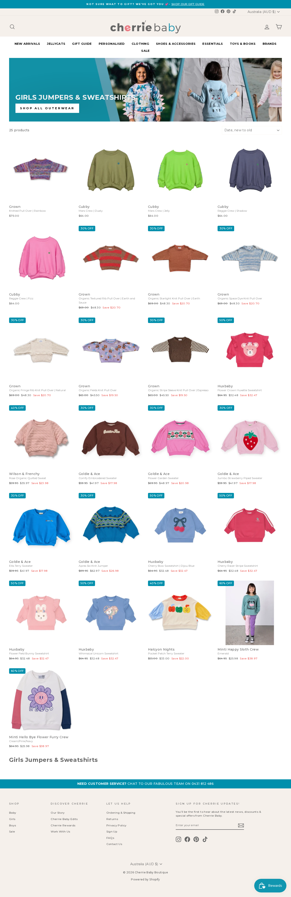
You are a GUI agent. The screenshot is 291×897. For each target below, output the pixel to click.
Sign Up (111, 831)
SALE (145, 50)
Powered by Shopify (145, 879)
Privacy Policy (116, 825)
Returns (112, 819)
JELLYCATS (56, 43)
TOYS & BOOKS (243, 43)
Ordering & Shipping (120, 812)
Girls (12, 819)
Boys (12, 825)
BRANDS (270, 43)
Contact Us (114, 844)
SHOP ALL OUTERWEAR (47, 108)
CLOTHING (140, 43)
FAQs (110, 838)
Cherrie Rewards (63, 825)
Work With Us (60, 831)
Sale (12, 831)
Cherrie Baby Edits (64, 819)
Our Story (58, 812)
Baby (12, 812)
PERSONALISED (112, 43)
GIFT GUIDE (82, 43)
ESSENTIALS (212, 43)
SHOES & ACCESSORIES (176, 43)
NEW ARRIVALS (27, 43)
